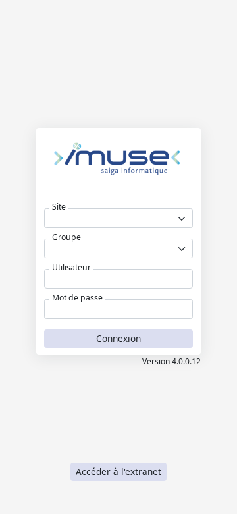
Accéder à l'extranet (118, 471)
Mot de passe (77, 298)
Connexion (118, 338)
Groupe (66, 237)
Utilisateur (71, 267)
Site (59, 207)
